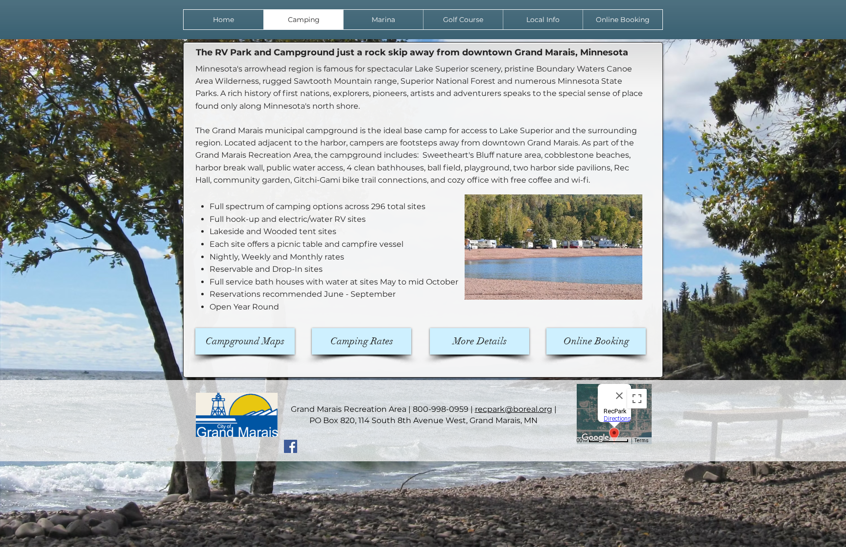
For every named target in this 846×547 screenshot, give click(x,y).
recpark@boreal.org (513, 409)
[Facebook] (290, 446)
